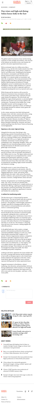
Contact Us (4, 399)
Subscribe (29, 3)
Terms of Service (5, 402)
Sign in (27, 1)
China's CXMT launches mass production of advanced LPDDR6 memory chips (15, 370)
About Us (3, 397)
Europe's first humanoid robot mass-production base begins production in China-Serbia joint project (18, 357)
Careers (19, 397)
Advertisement (21, 399)
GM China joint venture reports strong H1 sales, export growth (22, 315)
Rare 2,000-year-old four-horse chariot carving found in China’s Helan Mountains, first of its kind (17, 352)
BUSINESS (4, 7)
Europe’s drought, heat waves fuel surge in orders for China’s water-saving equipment (18, 375)
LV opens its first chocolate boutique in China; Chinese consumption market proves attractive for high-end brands (21, 324)
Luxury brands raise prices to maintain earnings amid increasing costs (21, 333)
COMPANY (12, 7)
